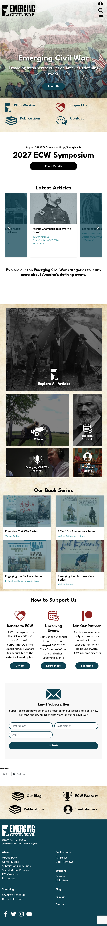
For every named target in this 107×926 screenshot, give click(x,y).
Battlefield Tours (12, 899)
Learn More (53, 666)
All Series (62, 857)
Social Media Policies (15, 870)
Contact (61, 904)
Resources (8, 878)
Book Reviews (64, 861)
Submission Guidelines (16, 865)
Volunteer (62, 880)
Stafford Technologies (25, 843)
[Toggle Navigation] (101, 16)
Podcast (60, 897)
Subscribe (87, 666)
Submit (53, 745)
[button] (9, 228)
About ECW (9, 857)
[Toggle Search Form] (100, 10)
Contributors (10, 861)
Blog (58, 889)
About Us (53, 86)
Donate (20, 666)
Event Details (53, 166)
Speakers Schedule (13, 894)
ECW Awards (10, 874)
